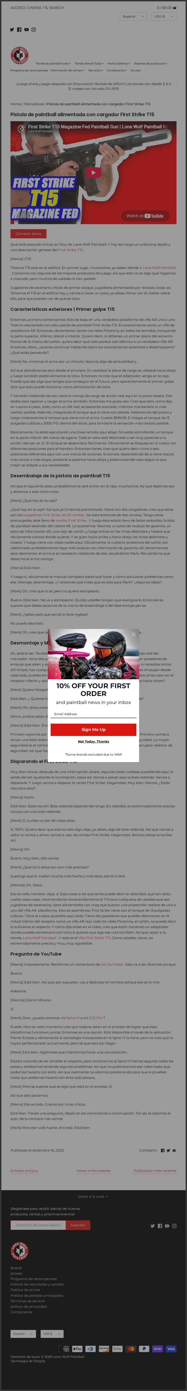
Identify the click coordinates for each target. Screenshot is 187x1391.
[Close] (133, 634)
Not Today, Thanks (93, 741)
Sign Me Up (94, 729)
